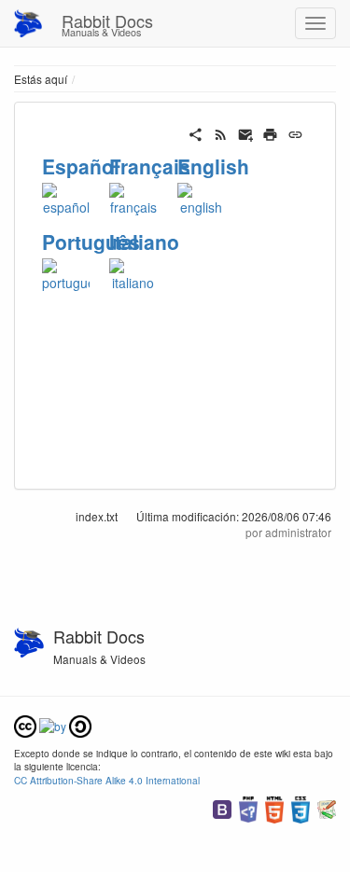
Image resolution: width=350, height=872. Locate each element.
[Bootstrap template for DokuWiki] (222, 807)
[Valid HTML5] (274, 807)
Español (80, 166)
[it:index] (133, 273)
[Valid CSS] (300, 807)
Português (91, 242)
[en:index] (201, 196)
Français (149, 166)
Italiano (144, 242)
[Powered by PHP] (248, 807)
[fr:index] (133, 196)
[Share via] (195, 132)
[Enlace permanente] (295, 132)
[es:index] (66, 196)
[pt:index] (66, 273)
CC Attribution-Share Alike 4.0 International (107, 780)
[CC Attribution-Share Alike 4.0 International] (52, 724)
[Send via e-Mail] (246, 132)
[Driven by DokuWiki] (326, 807)
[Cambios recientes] (221, 132)
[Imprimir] (270, 132)
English (213, 166)
